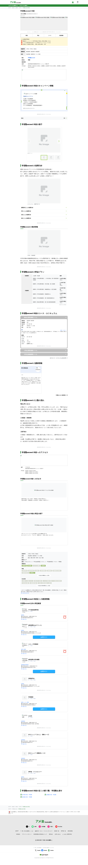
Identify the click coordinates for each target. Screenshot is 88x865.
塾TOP (10, 7)
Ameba (38, 850)
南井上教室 (23, 649)
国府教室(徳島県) (25, 664)
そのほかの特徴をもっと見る (44, 575)
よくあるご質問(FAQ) (67, 834)
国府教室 (23, 721)
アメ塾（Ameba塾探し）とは (26, 831)
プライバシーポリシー (27, 834)
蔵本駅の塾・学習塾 (27, 797)
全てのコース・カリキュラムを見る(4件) (58, 358)
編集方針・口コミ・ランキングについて (43, 831)
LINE (35, 826)
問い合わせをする (25, 593)
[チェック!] (65, 617)
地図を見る (25, 619)
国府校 (22, 615)
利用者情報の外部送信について (40, 834)
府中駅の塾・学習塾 (27, 794)
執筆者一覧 (56, 831)
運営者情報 (70, 831)
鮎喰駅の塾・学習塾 (51, 794)
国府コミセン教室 (25, 702)
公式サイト (44, 637)
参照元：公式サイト (63, 330)
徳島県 (13, 7)
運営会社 (51, 834)
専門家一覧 (63, 831)
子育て (51, 826)
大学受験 (43, 826)
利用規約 (18, 834)
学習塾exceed (31, 57)
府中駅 (20, 7)
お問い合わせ (58, 834)
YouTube (60, 826)
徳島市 (17, 7)
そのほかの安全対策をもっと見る (44, 585)
